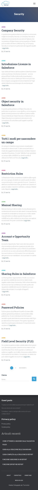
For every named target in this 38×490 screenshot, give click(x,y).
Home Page (28, 475)
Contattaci (17, 475)
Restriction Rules (12, 173)
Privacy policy (6, 424)
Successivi (22, 368)
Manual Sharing (12, 205)
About (9, 475)
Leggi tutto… (6, 48)
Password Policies (13, 307)
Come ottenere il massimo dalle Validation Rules (19, 442)
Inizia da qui (19, 480)
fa (7, 51)
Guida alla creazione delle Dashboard (17, 449)
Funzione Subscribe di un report (15, 459)
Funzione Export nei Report (13, 464)
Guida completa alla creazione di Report (18, 454)
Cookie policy (6, 427)
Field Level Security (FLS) (18, 341)
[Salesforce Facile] (7, 3)
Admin (3, 27)
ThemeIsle (26, 485)
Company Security (13, 30)
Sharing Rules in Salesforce (19, 274)
